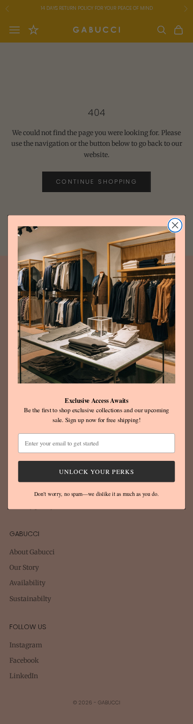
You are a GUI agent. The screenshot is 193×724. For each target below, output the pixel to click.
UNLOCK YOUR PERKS (96, 471)
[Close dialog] (175, 225)
